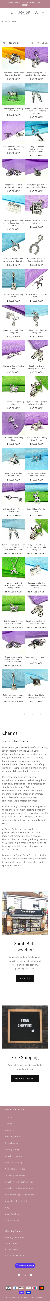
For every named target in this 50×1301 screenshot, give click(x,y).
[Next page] (41, 714)
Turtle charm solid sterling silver (36, 658)
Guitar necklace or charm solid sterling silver (13, 696)
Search (8, 1117)
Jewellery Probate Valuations (19, 1188)
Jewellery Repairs (13, 1156)
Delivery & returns (13, 1136)
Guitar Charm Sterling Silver (13, 295)
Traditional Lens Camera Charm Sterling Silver (13, 74)
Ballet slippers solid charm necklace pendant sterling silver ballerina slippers (13, 547)
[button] (6, 13)
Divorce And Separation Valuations (21, 1194)
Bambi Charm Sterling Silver (36, 510)
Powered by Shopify (36, 1298)
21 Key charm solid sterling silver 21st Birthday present (36, 149)
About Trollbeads (13, 1214)
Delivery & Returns (25, 1078)
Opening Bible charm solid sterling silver (36, 221)
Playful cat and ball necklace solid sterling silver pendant (13, 585)
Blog (7, 1207)
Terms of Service (13, 1220)
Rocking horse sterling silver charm (13, 109)
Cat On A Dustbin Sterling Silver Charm (36, 438)
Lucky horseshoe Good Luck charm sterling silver (13, 260)
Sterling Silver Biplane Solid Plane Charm (36, 474)
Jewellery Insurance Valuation (19, 1181)
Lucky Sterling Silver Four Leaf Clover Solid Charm (36, 186)
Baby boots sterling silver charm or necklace (36, 622)
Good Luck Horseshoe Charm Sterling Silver (36, 260)
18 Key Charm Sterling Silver (13, 438)
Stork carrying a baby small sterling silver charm (36, 74)
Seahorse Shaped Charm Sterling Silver (36, 331)
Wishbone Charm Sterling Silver (13, 367)
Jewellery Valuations (15, 1175)
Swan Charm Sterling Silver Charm (13, 474)
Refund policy (11, 1143)
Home (4, 21)
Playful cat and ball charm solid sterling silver (36, 403)
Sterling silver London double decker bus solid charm (13, 222)
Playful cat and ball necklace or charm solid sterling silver (37, 547)
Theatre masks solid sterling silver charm (13, 186)
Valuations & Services (15, 1168)
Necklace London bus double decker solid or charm (36, 585)
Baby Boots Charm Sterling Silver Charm (36, 367)
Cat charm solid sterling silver (13, 403)
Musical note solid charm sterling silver (36, 295)
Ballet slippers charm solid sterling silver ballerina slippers (36, 110)
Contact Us (10, 1130)
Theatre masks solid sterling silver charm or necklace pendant (13, 659)
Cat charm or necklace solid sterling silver (13, 622)
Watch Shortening (13, 1162)
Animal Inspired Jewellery (17, 1201)
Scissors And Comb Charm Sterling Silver (14, 331)
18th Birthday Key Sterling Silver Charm (14, 510)
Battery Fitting (12, 1149)
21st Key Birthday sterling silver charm (14, 148)
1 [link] (9, 714)
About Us (25, 978)
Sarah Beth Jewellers (20, 1298)
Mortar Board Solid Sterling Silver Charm (36, 696)
